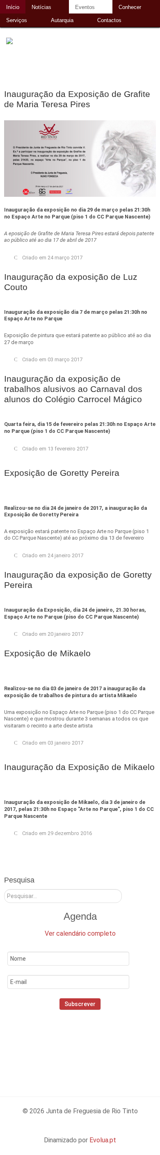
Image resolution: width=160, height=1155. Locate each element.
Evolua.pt (102, 1140)
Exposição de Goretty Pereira (61, 472)
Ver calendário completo (80, 933)
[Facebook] (58, 1045)
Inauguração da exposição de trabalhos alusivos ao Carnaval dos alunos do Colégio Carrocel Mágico (73, 389)
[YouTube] (111, 1045)
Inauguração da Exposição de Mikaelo (79, 767)
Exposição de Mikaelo (47, 653)
